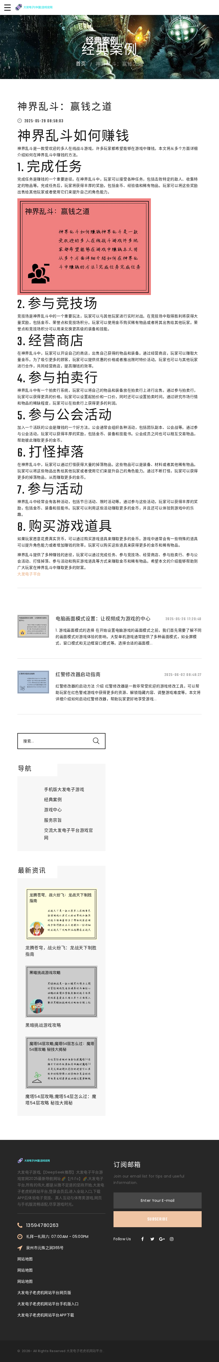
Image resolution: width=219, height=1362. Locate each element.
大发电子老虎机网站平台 (85, 1351)
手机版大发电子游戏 (64, 789)
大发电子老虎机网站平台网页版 (44, 1292)
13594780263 (42, 1225)
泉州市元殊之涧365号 (45, 1247)
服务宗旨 (53, 820)
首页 (81, 64)
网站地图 (25, 1259)
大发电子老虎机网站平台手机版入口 (48, 1303)
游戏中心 (53, 810)
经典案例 (53, 800)
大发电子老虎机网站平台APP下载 (45, 1315)
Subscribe (157, 1219)
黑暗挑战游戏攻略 (43, 1025)
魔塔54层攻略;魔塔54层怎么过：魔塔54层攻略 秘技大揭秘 (60, 1099)
